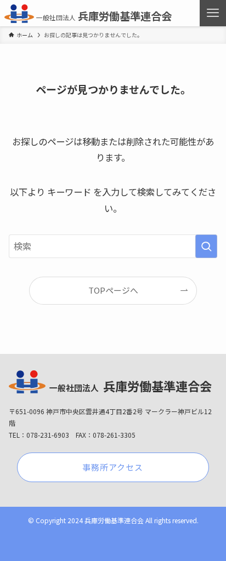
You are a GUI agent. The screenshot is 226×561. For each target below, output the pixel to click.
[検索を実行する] (206, 246)
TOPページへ (113, 290)
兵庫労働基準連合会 (103, 16)
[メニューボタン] (213, 13)
